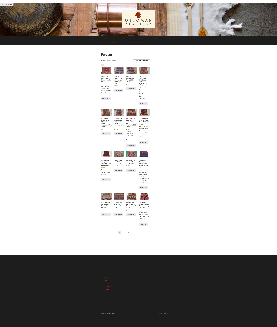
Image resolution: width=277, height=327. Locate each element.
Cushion (118, 38)
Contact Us (133, 42)
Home (102, 38)
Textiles (103, 42)
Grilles (127, 38)
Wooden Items (114, 42)
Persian (106, 54)
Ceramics (109, 38)
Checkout (108, 286)
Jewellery (135, 38)
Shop (106, 280)
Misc (154, 38)
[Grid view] (102, 65)
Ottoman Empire (109, 313)
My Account (142, 42)
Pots (159, 38)
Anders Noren (168, 313)
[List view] (103, 65)
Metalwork (145, 38)
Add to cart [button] (105, 98)
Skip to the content (6, 4)
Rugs (166, 38)
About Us (124, 42)
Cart (107, 283)
